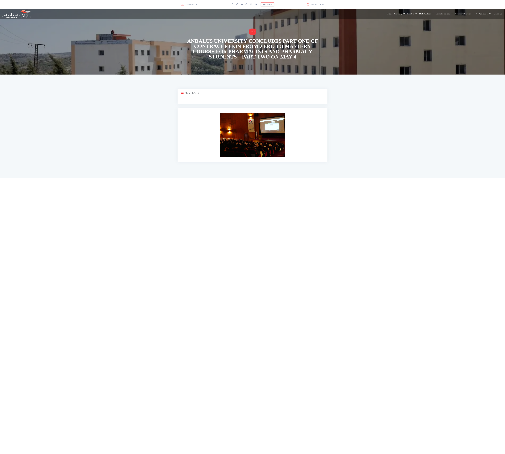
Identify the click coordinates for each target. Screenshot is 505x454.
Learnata (268, 4)
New (253, 31)
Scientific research (443, 14)
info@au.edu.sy (191, 4)
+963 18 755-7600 (317, 4)
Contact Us (498, 14)
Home (389, 14)
